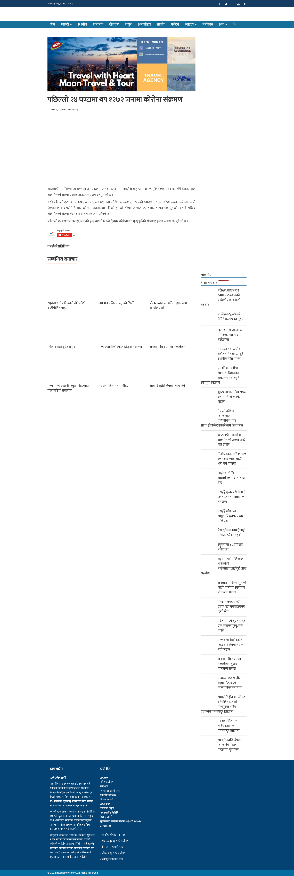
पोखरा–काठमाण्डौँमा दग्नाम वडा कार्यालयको (168, 305)
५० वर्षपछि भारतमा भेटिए (114, 386)
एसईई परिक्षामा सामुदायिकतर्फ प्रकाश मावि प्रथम (231, 516)
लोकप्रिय (206, 275)
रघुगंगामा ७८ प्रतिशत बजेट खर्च (230, 547)
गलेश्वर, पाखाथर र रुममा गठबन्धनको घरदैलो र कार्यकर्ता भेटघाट (220, 298)
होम (52, 24)
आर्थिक (161, 24)
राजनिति (98, 24)
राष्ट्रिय (128, 24)
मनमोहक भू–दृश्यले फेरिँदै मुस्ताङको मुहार (231, 316)
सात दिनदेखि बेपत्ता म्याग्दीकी (167, 386)
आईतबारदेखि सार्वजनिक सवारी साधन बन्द (232, 478)
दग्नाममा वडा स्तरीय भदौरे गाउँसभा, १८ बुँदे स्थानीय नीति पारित (230, 354)
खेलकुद (114, 24)
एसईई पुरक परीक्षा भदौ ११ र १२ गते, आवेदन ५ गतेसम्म (232, 497)
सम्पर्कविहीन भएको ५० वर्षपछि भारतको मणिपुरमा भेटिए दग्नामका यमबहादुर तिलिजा (223, 704)
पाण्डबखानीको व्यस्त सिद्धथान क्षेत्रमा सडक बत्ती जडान (230, 644)
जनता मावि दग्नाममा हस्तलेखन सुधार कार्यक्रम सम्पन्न (229, 664)
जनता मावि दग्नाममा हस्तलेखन (168, 347)
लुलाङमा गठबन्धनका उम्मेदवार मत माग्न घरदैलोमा (230, 335)
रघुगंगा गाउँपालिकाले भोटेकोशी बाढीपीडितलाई (66, 305)
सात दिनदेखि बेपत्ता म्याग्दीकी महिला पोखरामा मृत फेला (229, 745)
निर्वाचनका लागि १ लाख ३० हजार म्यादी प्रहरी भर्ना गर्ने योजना (232, 459)
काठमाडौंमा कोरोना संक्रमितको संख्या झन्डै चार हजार (231, 439)
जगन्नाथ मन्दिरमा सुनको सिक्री (116, 303)
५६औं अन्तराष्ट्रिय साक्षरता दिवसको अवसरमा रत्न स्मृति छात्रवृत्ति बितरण (220, 375)
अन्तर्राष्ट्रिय (144, 24)
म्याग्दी (65, 24)
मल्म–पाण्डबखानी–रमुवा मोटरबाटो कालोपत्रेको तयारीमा (68, 388)
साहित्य (190, 24)
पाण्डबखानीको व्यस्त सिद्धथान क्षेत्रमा (120, 347)
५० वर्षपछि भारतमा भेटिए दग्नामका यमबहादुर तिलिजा (229, 725)
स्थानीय (82, 24)
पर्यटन (175, 24)
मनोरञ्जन (207, 24)
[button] (234, 24)
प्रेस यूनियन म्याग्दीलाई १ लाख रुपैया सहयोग (231, 532)
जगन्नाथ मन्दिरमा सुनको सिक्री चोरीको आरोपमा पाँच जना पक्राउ (232, 587)
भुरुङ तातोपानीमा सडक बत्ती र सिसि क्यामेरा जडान (232, 397)
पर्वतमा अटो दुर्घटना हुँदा (61, 347)
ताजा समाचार (209, 283)
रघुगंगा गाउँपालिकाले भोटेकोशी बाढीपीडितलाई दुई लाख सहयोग (224, 566)
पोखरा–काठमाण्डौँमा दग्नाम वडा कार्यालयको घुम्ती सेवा (231, 606)
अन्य (222, 24)
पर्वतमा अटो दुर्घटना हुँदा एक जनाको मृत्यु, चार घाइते (232, 625)
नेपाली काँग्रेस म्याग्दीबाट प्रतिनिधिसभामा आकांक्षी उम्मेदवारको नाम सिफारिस (222, 418)
